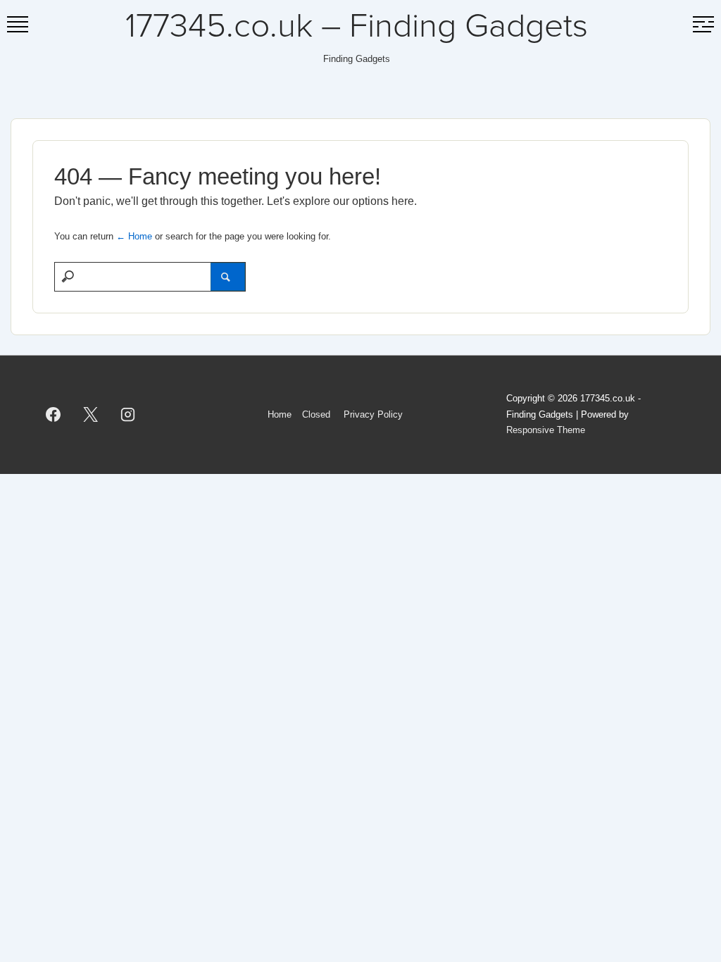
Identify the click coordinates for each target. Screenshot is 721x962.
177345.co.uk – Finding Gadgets (356, 27)
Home (279, 414)
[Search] (228, 277)
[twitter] (90, 415)
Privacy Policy (373, 414)
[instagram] (128, 415)
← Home (134, 236)
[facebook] (53, 415)
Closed (316, 414)
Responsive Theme (545, 430)
